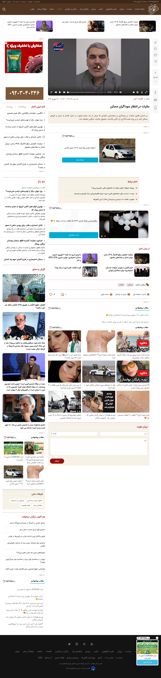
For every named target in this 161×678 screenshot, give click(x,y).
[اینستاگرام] (76, 644)
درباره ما (23, 1)
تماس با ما (16, 1)
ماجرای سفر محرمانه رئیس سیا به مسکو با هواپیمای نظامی (26, 545)
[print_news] (155, 48)
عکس (101, 9)
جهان (33, 9)
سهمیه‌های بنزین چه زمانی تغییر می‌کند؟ (30, 552)
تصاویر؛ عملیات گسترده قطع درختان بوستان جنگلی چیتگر (26, 242)
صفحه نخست (140, 9)
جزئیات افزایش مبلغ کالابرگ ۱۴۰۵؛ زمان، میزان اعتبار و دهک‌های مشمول (124, 23)
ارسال (57, 461)
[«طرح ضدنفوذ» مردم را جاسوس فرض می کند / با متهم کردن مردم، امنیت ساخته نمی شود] (24, 408)
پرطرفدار (22, 106)
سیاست (129, 9)
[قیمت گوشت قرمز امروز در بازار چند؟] (89, 271)
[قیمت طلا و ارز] (155, 93)
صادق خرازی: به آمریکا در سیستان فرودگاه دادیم (27, 523)
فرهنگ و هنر (42, 9)
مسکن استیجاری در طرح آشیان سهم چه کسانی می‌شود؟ (24, 261)
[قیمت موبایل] (155, 108)
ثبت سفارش (74, 235)
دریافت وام (80, 159)
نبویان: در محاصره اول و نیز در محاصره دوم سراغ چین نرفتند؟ (25, 561)
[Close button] (157, 638)
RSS (4, 1)
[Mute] (105, 236)
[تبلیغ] (24, 93)
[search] (4, 9)
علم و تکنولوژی (111, 9)
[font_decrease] (155, 81)
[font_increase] (155, 73)
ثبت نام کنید (147, 662)
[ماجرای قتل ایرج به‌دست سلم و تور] (96, 26)
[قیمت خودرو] (155, 100)
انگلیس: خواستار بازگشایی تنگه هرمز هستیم (25, 113)
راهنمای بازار (84, 9)
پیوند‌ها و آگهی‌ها (88, 657)
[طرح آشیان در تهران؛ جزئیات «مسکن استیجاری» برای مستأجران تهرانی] (141, 271)
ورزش (122, 9)
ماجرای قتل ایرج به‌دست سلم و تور (74, 22)
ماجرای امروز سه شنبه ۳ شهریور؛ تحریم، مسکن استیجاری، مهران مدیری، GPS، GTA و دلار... (21, 25)
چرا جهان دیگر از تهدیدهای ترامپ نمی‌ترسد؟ (24, 120)
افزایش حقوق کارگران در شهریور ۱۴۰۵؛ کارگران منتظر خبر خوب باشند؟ (25, 306)
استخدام (37, 1)
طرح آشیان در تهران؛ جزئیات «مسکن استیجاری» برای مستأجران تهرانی (119, 269)
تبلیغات (30, 1)
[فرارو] (153, 9)
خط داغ (41, 181)
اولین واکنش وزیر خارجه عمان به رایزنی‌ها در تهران (26, 536)
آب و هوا (48, 657)
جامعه (52, 9)
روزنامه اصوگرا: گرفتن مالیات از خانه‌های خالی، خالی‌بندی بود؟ (112, 188)
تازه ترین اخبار (38, 106)
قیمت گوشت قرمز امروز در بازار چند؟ (68, 267)
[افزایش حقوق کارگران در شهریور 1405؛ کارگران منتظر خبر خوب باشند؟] (24, 288)
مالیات (121, 284)
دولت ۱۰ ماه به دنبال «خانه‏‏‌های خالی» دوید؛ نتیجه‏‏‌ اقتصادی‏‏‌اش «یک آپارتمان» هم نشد (104, 193)
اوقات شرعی (59, 657)
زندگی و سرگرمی (71, 9)
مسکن (130, 284)
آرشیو (9, 1)
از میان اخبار (144, 248)
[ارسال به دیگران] (155, 55)
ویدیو (94, 9)
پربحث (9, 106)
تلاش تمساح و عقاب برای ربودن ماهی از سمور (22, 137)
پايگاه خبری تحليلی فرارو (75, 663)
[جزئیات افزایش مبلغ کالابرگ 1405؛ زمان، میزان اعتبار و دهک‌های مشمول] (147, 26)
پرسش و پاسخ (72, 657)
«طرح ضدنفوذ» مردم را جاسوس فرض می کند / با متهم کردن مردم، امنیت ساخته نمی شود (25, 427)
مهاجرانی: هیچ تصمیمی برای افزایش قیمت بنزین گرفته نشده (25, 571)
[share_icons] (155, 61)
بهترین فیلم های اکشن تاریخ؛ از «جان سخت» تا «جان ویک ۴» (25, 208)
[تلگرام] (69, 644)
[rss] (91, 644)
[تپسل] (63, 136)
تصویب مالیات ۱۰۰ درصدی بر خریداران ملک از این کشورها (113, 199)
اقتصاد (59, 9)
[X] (84, 644)
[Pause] (101, 236)
